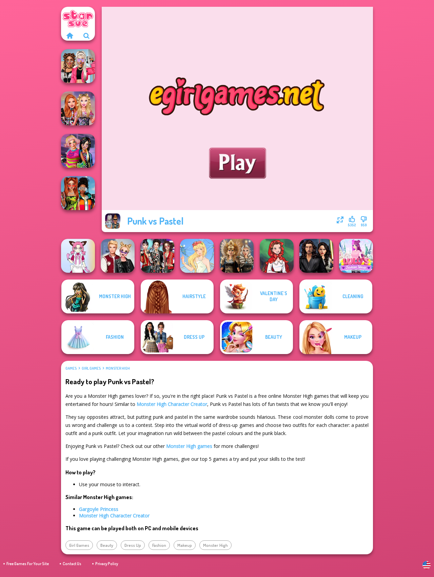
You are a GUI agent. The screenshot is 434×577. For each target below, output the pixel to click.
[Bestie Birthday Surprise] (78, 108)
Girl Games (91, 368)
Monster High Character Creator (172, 404)
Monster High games (189, 446)
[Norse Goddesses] (237, 256)
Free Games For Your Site (27, 563)
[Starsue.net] (69, 35)
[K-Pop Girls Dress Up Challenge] (157, 256)
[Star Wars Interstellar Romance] (316, 256)
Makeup (184, 545)
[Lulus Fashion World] (356, 256)
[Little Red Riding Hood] (277, 256)
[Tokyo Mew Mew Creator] (78, 256)
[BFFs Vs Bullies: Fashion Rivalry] (78, 66)
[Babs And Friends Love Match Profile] (78, 193)
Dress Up (132, 545)
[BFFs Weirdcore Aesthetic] (78, 151)
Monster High (118, 368)
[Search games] (86, 35)
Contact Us (72, 563)
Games (71, 368)
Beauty (106, 545)
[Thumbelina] (197, 256)
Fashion (159, 545)
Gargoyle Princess (98, 509)
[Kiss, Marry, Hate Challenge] (118, 256)
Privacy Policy (106, 563)
